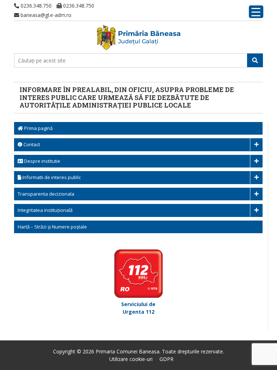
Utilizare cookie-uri (131, 359)
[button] (255, 60)
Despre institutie (41, 161)
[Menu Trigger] (256, 11)
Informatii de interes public (51, 177)
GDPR (166, 359)
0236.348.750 (35, 5)
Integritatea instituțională (45, 210)
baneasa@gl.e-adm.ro (45, 15)
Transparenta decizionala (46, 194)
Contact (31, 144)
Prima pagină (38, 128)
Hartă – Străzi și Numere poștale (52, 226)
